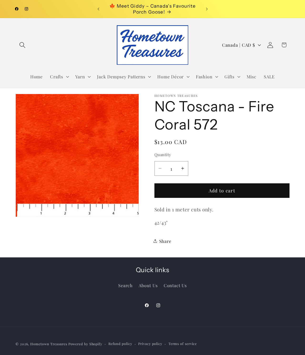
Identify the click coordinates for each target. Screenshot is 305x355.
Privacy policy (150, 343)
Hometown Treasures (48, 343)
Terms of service (182, 343)
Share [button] (165, 241)
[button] (22, 45)
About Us (148, 285)
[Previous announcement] (98, 9)
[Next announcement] (207, 9)
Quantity (162, 154)
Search (125, 285)
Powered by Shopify (85, 343)
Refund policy (120, 343)
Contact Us (175, 285)
